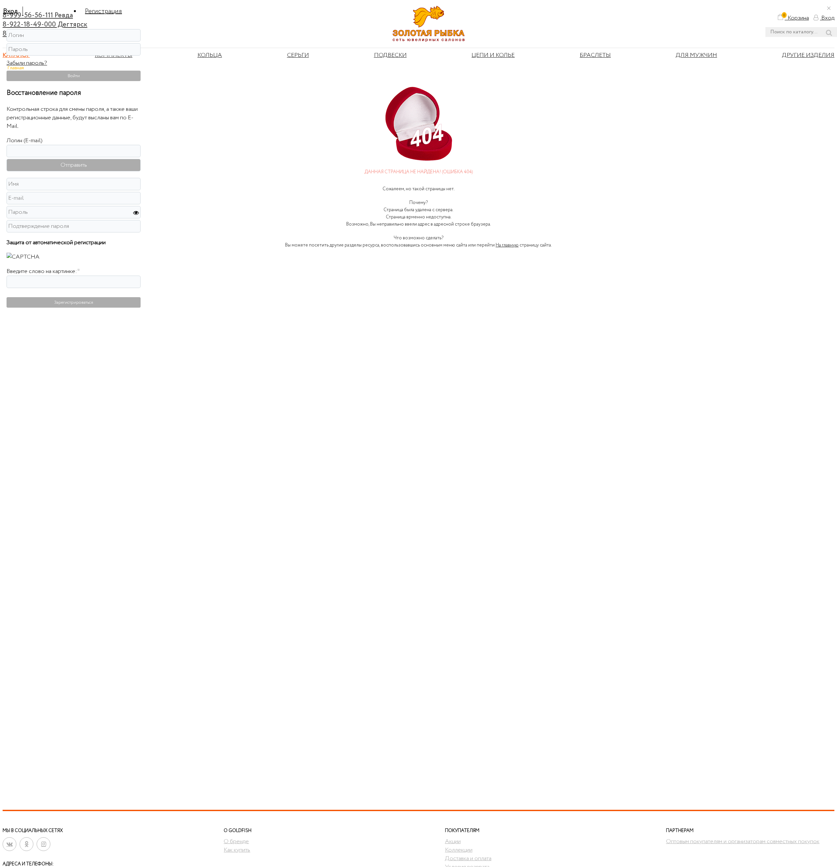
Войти (74, 76)
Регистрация (103, 11)
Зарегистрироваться (73, 302)
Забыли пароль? (27, 63)
